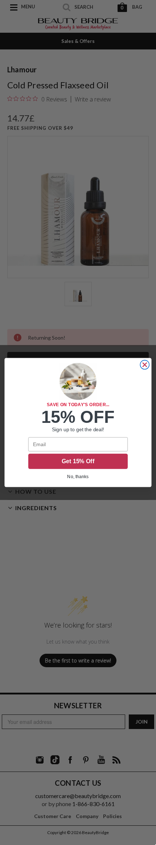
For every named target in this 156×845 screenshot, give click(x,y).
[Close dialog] (144, 364)
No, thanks (78, 476)
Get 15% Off (78, 461)
